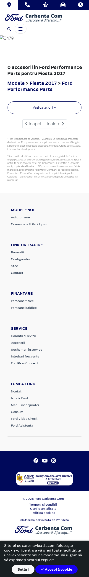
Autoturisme (20, 217)
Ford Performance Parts (40, 86)
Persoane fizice (22, 301)
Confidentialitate (43, 509)
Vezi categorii (43, 107)
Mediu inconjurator (25, 405)
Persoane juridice (24, 308)
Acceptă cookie (58, 569)
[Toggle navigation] (20, 28)
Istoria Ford (19, 398)
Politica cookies (43, 513)
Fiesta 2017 (43, 83)
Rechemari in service (26, 349)
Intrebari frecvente (25, 356)
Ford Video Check (24, 419)
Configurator (20, 259)
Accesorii (18, 343)
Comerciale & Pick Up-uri (30, 224)
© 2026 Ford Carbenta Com (43, 499)
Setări (23, 569)
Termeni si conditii (43, 504)
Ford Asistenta (22, 425)
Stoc (14, 266)
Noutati (16, 391)
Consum (17, 412)
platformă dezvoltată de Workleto (44, 520)
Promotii (17, 252)
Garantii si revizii (23, 336)
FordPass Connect (24, 363)
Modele (16, 83)
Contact (17, 273)
